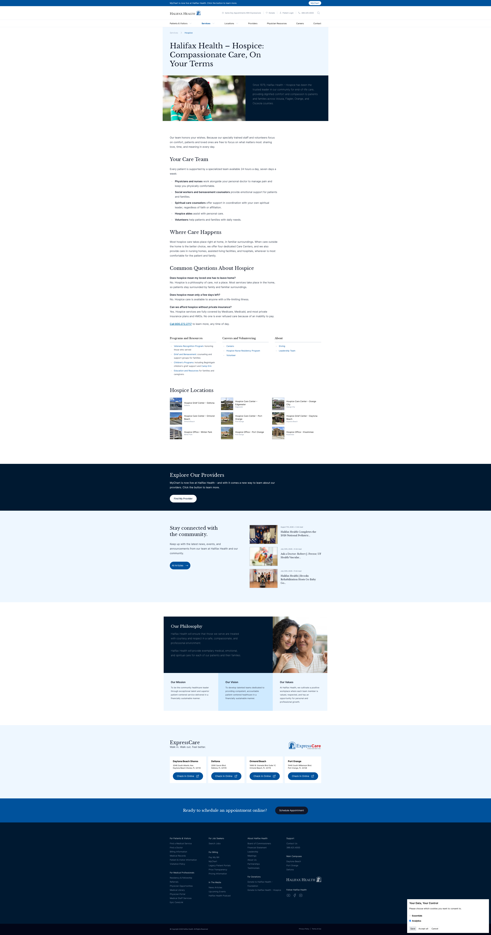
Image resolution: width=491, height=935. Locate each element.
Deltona (290, 869)
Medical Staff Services (181, 898)
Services (174, 32)
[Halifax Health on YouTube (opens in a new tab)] (288, 895)
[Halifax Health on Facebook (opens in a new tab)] (295, 895)
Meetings (252, 855)
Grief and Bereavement (185, 354)
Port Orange (292, 865)
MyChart (315, 3)
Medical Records (178, 855)
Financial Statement (257, 847)
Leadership (253, 851)
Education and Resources (186, 370)
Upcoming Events (217, 891)
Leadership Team (287, 350)
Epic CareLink (176, 902)
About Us (252, 860)
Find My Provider (183, 498)
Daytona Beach (293, 861)
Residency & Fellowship (181, 877)
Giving (282, 346)
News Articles (215, 887)
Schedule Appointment (291, 810)
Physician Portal (177, 894)
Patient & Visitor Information (183, 860)
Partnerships (254, 864)
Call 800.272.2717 (181, 323)
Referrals (174, 882)
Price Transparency (218, 869)
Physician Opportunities (181, 886)
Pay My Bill (214, 857)
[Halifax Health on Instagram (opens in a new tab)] (301, 895)
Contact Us (291, 843)
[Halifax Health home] (185, 13)
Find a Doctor (176, 847)
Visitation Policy (177, 864)
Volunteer (231, 355)
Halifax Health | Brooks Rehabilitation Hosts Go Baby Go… (298, 579)
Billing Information (178, 851)
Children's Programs (183, 362)
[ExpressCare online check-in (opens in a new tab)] (304, 745)
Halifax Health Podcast (220, 895)
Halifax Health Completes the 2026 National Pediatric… (298, 533)
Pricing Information (218, 873)
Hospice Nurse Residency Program (243, 350)
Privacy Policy (304, 929)
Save (412, 928)
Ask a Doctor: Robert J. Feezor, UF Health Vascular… (301, 555)
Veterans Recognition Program (188, 346)
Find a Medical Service (181, 843)
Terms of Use (316, 929)
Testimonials (253, 868)
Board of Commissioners (259, 843)
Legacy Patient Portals (220, 865)
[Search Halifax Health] (318, 13)
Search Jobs (215, 843)
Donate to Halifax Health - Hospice (264, 890)
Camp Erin (206, 366)
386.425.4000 (293, 847)
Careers (230, 346)
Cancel (435, 928)
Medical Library (177, 890)
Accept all (423, 928)
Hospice (189, 32)
